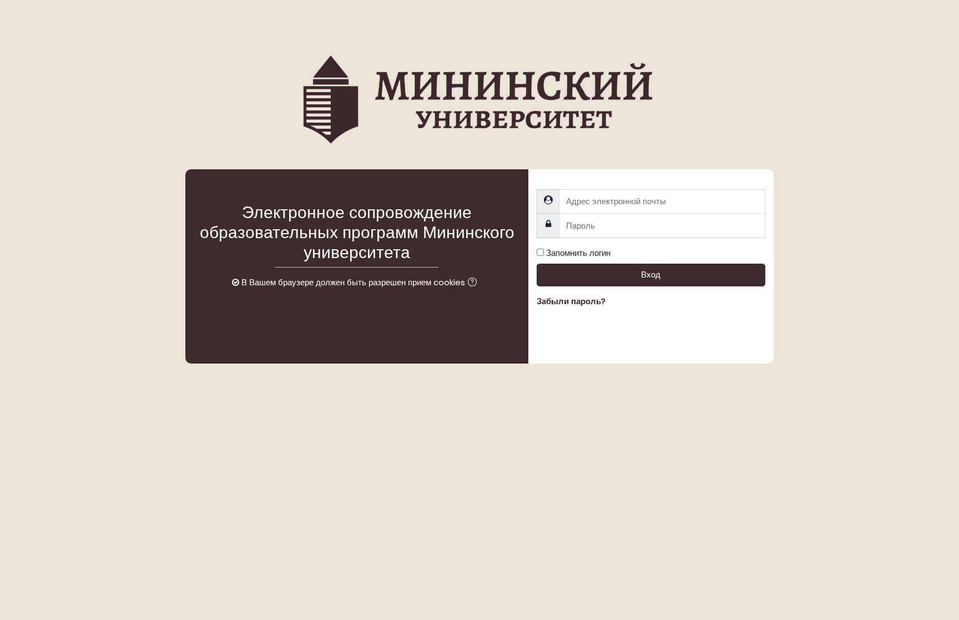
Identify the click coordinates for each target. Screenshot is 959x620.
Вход (650, 274)
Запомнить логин (578, 253)
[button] (474, 283)
